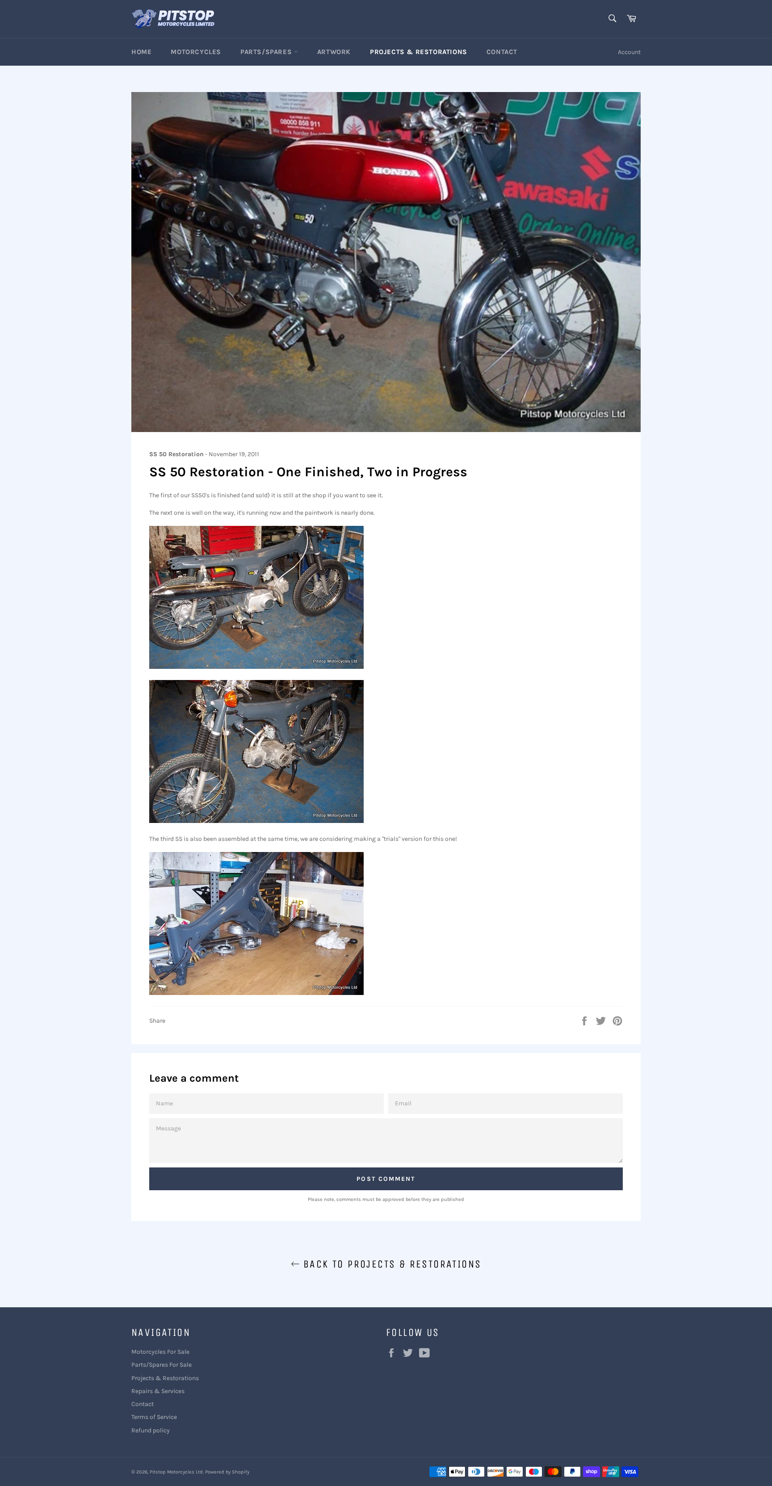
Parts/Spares (267, 52)
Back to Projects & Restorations (391, 1264)
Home (141, 52)
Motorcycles (196, 52)
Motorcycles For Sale (160, 1352)
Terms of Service (154, 1417)
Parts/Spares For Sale (161, 1364)
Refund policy (150, 1430)
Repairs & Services (158, 1391)
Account (629, 52)
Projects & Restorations (418, 52)
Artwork (334, 52)
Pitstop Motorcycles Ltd (176, 1472)
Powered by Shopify (227, 1472)
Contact (502, 52)
